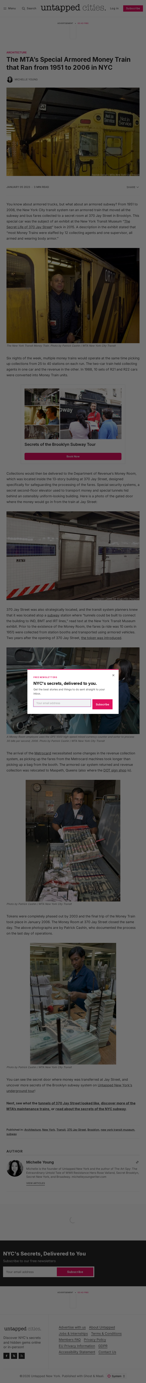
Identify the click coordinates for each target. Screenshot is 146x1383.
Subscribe (102, 704)
